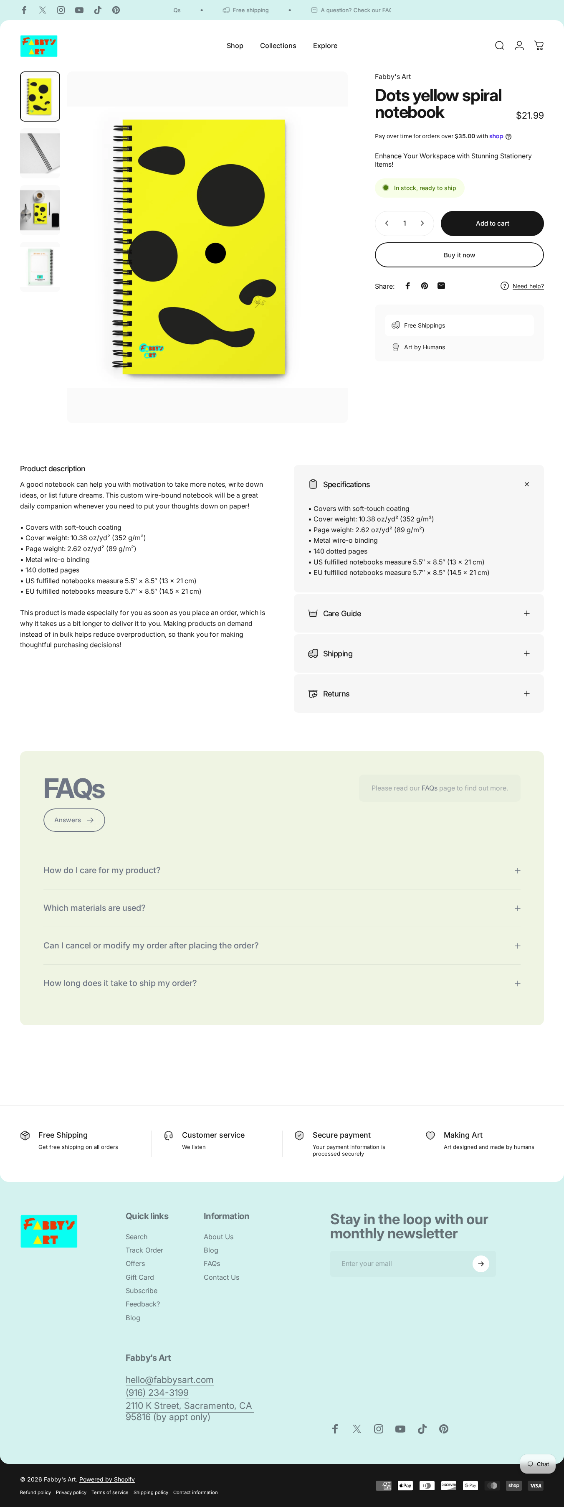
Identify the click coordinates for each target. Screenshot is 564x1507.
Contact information (195, 1492)
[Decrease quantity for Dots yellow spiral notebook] (385, 223)
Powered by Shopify (107, 1479)
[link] (170, 1379)
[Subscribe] (481, 1263)
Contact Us (221, 1277)
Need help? (528, 285)
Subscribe (141, 1290)
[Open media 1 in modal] (207, 247)
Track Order (144, 1250)
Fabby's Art (393, 76)
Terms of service (110, 1492)
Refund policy (35, 1492)
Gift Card (140, 1277)
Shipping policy (151, 1492)
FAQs (430, 788)
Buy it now (459, 255)
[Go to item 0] (40, 96)
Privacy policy (71, 1492)
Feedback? (143, 1304)
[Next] (326, 261)
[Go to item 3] (40, 210)
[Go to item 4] (40, 267)
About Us (218, 1237)
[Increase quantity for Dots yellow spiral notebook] (424, 223)
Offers (135, 1263)
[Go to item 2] (40, 153)
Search (137, 1237)
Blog (133, 1318)
